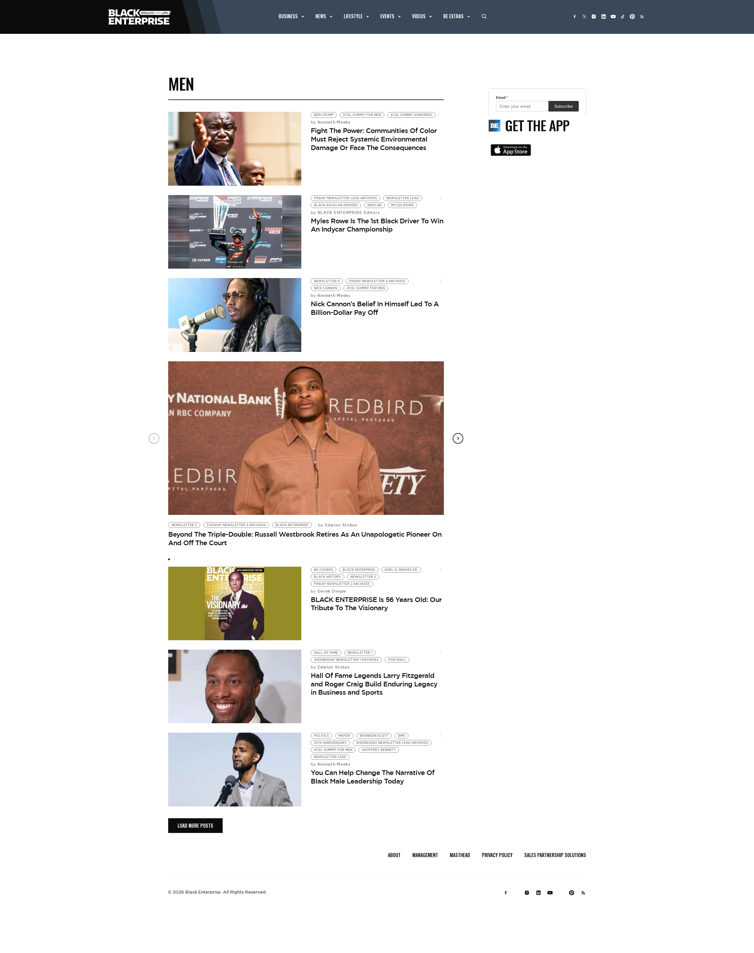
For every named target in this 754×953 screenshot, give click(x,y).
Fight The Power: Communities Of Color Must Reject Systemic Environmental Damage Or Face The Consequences (374, 139)
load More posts (195, 825)
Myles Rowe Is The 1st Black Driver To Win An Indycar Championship (377, 225)
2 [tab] (174, 559)
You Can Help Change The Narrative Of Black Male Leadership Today (372, 777)
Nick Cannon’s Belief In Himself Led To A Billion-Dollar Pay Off (375, 308)
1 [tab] (169, 559)
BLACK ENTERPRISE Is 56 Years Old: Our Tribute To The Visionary (376, 604)
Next (458, 438)
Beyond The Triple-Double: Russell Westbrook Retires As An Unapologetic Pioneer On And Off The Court (305, 538)
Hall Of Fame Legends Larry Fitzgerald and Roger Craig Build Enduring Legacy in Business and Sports (374, 684)
